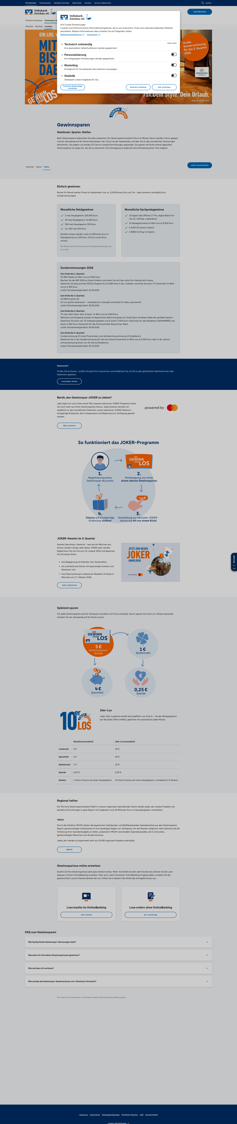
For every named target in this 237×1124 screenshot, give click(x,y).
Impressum (92, 34)
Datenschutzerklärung (71, 34)
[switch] (174, 54)
